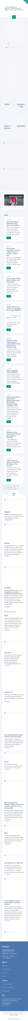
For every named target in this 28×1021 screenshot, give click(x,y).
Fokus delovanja (6, 969)
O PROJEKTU (7, 556)
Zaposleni (4, 972)
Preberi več (6, 1003)
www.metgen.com (9, 766)
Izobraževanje (6, 991)
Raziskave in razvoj (21, 105)
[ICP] (14, 8)
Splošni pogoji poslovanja (14, 1019)
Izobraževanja (21, 126)
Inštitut (7, 104)
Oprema (4, 976)
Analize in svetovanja (7, 127)
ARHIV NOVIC (9, 487)
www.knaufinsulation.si (10, 870)
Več (9, 237)
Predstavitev (5, 965)
